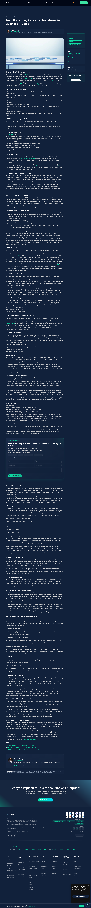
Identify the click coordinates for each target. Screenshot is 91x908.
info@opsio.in (17, 829)
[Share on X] (72, 70)
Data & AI (28, 2)
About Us (76, 859)
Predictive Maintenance (45, 875)
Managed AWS (10, 863)
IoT (21, 84)
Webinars (76, 870)
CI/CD (59, 166)
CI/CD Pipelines (21, 874)
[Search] (71, 2)
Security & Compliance (37, 2)
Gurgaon (67, 849)
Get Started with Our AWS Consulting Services (74, 45)
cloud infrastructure (41, 149)
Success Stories (77, 863)
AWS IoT (19, 255)
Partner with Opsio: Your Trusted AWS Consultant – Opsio (21, 747)
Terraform (54, 870)
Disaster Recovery (10, 880)
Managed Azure (10, 865)
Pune (74, 849)
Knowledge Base (77, 868)
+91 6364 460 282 (10, 829)
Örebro (45, 849)
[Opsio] (7, 2)
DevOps (52, 80)
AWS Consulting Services (31, 74)
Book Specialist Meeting (80, 896)
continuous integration (39, 166)
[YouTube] (14, 835)
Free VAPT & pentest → (17, 846)
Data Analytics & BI (67, 874)
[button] (88, 905)
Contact (76, 878)
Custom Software (66, 859)
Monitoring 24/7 (10, 872)
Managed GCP (9, 868)
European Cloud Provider (17, 844)
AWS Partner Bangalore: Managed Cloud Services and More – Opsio (24, 749)
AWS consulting (28, 78)
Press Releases (77, 866)
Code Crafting (47, 2)
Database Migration (22, 867)
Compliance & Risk (33, 875)
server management (40, 279)
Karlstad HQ (38, 844)
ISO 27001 (31, 887)
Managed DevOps (21, 871)
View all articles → (17, 765)
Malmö (39, 849)
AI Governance (43, 870)
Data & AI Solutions (44, 859)
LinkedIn (22, 765)
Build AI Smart (43, 878)
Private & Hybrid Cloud (11, 870)
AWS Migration (9, 134)
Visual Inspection (44, 866)
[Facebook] (11, 835)
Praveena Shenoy (14, 30)
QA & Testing (65, 871)
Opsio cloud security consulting (30, 739)
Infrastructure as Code (22, 879)
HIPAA (30, 884)
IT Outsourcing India (29, 844)
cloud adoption (38, 99)
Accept (81, 905)
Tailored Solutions (10, 323)
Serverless (54, 873)
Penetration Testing (33, 868)
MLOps (42, 863)
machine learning (10, 84)
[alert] (80, 893)
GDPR (30, 877)
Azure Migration (21, 864)
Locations (76, 875)
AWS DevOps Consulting (27, 164)
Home (7, 13)
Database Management (68, 867)
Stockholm (26, 849)
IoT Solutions (43, 873)
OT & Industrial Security (34, 861)
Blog (11, 13)
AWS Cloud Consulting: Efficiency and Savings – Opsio (20, 745)
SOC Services (32, 863)
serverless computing (33, 84)
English (75, 2)
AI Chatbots (43, 868)
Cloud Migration (21, 859)
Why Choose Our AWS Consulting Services (75, 40)
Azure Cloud (54, 861)
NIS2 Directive (32, 880)
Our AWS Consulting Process (75, 42)
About (62, 2)
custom (47, 732)
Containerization (21, 876)
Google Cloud (54, 863)
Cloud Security (32, 859)
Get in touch (78, 835)
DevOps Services (21, 869)
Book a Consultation (76, 80)
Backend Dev (65, 864)
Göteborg (33, 849)
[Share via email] (74, 70)
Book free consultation (15, 475)
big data (44, 82)
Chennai (61, 849)
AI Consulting (43, 861)
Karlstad (18, 849)
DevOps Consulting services (28, 158)
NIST (30, 882)
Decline (75, 905)
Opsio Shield (31, 889)
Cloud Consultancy (10, 877)
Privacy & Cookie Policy (32, 906)
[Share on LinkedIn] (69, 70)
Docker (53, 868)
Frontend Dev (65, 862)
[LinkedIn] (18, 30)
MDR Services (32, 866)
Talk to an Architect (44, 799)
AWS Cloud (54, 859)
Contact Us (83, 2)
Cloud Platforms (55, 2)
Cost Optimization (10, 875)
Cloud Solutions (20, 2)
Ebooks (75, 873)
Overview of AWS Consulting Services (75, 38)
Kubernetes (54, 866)
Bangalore (54, 849)
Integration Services (67, 869)
